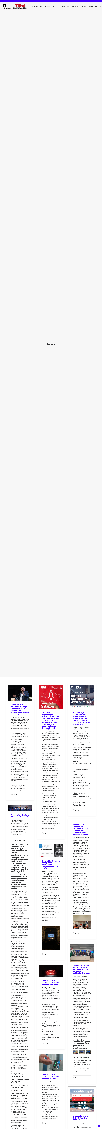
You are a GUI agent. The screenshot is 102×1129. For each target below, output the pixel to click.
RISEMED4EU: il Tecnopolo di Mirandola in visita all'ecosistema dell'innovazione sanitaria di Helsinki (81, 829)
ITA (93, 1)
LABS (54, 6)
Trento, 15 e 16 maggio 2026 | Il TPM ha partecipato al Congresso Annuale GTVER (51, 865)
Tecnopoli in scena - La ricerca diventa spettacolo (19, 909)
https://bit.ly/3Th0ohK (82, 764)
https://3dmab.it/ (49, 1031)
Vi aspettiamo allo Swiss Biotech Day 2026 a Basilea (80, 1118)
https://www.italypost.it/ (18, 787)
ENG (98, 1)
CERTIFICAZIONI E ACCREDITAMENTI (69, 6)
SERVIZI (47, 6)
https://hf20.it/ (46, 1113)
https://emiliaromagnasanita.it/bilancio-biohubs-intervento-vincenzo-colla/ (82, 1063)
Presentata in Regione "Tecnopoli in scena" (20, 816)
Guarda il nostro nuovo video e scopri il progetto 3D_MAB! (50, 982)
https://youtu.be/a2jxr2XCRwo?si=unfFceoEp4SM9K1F (51, 1026)
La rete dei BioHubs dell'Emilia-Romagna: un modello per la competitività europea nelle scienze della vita (20, 709)
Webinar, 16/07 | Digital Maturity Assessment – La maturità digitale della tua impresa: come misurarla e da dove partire (81, 718)
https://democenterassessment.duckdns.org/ (82, 797)
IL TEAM (84, 6)
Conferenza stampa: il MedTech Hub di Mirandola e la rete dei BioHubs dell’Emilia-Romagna (81, 969)
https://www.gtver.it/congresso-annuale (51, 919)
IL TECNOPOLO (36, 6)
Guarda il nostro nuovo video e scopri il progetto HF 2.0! (50, 1076)
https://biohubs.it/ (21, 790)
